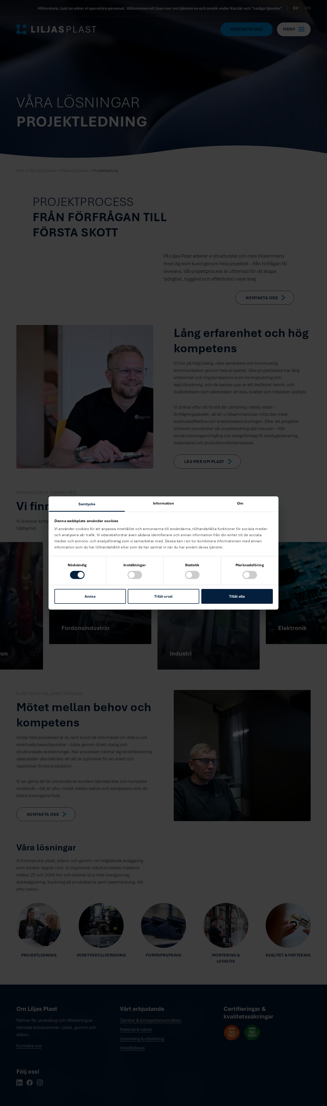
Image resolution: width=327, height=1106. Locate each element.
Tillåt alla (237, 596)
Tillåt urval (163, 596)
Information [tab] (163, 503)
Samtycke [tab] (87, 503)
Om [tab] (240, 503)
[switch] (134, 575)
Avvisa (90, 596)
